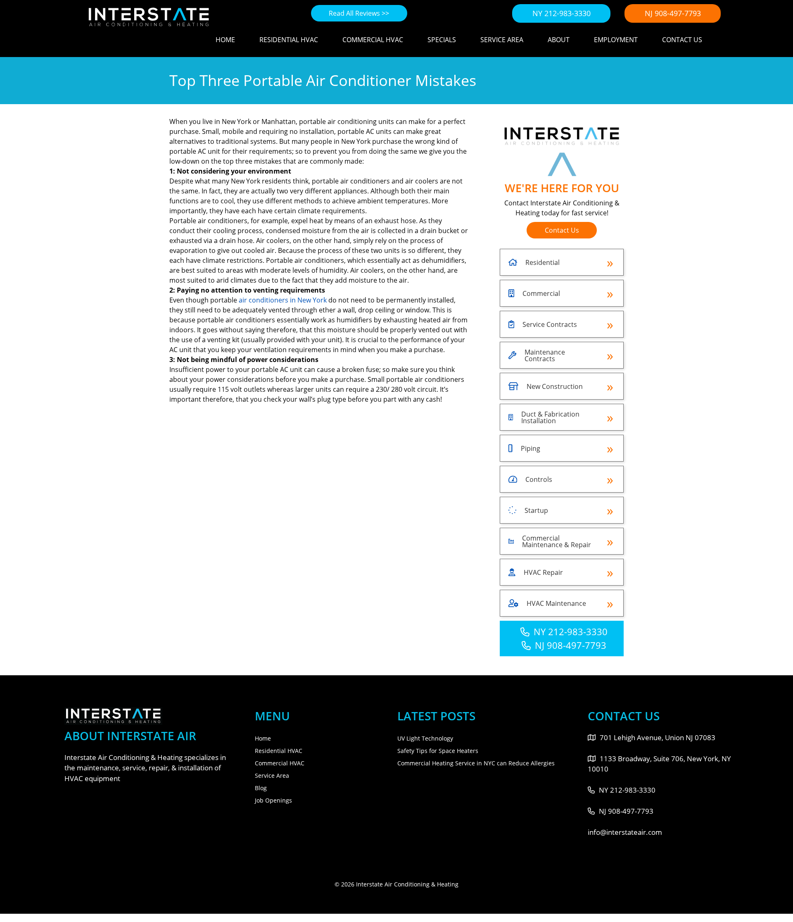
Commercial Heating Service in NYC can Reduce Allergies (476, 763)
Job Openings (273, 800)
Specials (441, 39)
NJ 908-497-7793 (673, 13)
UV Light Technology (425, 738)
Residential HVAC (288, 39)
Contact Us (682, 39)
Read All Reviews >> (359, 13)
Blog (261, 788)
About (559, 39)
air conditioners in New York (283, 300)
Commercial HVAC (372, 39)
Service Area (501, 39)
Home (225, 39)
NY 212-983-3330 (561, 13)
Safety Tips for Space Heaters (437, 751)
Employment (616, 39)
